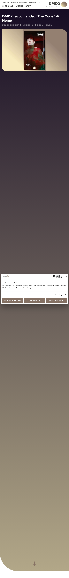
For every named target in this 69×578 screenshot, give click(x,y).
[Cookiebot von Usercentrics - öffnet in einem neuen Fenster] (54, 276)
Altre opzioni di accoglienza (19, 2)
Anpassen (33, 300)
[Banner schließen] (66, 276)
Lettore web (5, 2)
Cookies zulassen (56, 300)
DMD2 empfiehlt (8, 25)
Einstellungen (59, 294)
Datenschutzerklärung (23, 288)
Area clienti (32, 2)
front (16, 25)
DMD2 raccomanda (44, 25)
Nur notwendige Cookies (13, 300)
